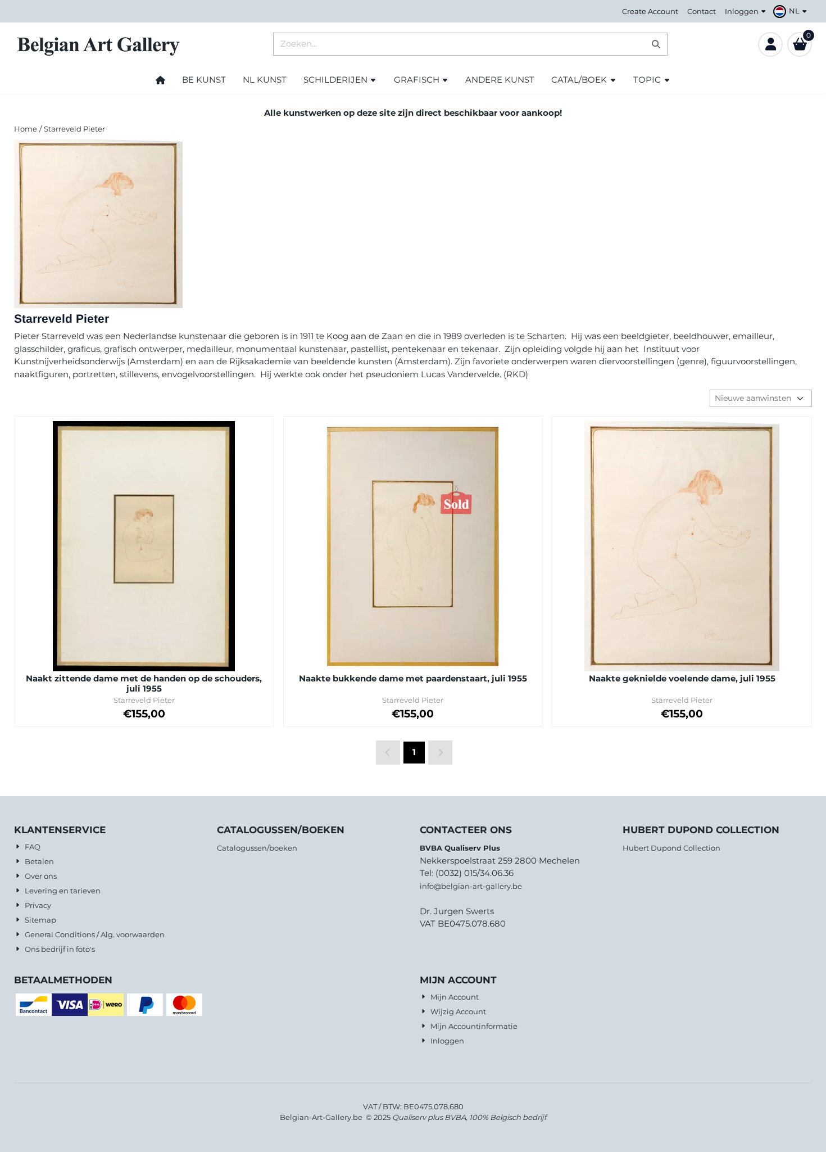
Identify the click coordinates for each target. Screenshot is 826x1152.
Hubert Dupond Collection (671, 847)
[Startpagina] (160, 80)
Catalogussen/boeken (257, 847)
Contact (701, 11)
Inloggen (742, 11)
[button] (791, 11)
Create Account (650, 11)
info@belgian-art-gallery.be (471, 886)
